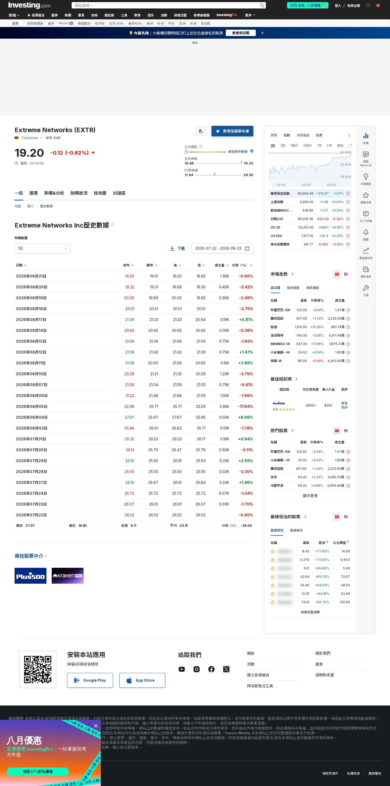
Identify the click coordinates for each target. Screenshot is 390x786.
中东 (171, 23)
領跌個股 (312, 288)
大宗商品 (303, 135)
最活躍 (275, 288)
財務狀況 (79, 193)
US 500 (276, 236)
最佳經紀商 (281, 379)
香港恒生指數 (280, 193)
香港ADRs (135, 23)
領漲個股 (293, 288)
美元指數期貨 (280, 244)
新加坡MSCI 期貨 (283, 210)
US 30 (275, 227)
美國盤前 (84, 23)
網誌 (250, 653)
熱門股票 (279, 430)
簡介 (30, 206)
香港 (51, 23)
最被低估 (277, 530)
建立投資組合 (258, 675)
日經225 (277, 219)
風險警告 (375, 773)
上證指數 (277, 202)
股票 (15, 23)
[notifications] (368, 5)
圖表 (33, 193)
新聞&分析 (54, 193)
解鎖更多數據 (238, 152)
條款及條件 (330, 773)
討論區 (119, 193)
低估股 (205, 23)
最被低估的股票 (285, 516)
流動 (250, 664)
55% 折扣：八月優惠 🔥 (307, 5)
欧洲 (160, 23)
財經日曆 (180, 15)
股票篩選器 (202, 15)
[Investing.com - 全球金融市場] (29, 5)
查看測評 (344, 405)
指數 (287, 135)
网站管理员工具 (260, 686)
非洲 (193, 23)
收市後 (100, 23)
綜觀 (18, 206)
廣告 (319, 664)
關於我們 (322, 653)
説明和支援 (324, 675)
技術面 (100, 193)
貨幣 (274, 135)
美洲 (149, 23)
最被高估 (296, 530)
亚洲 (182, 23)
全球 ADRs (116, 23)
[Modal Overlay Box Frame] (50, 753)
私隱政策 (353, 773)
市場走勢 (279, 274)
